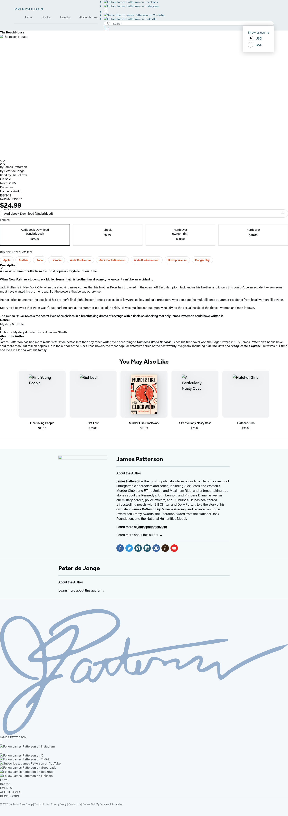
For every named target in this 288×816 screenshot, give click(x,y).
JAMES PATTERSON (28, 8)
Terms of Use (41, 804)
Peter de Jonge (79, 568)
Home (28, 17)
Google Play (202, 260)
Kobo (39, 260)
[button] (144, 162)
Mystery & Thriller (12, 324)
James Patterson (139, 459)
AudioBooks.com (80, 260)
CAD (259, 44)
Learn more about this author (137, 534)
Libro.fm (57, 260)
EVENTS (6, 787)
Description (8, 265)
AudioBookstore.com (146, 260)
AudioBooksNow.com (112, 260)
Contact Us (74, 804)
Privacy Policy (58, 804)
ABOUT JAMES (10, 792)
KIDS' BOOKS (9, 796)
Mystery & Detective (27, 332)
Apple (6, 260)
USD (259, 38)
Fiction (4, 332)
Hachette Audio (10, 191)
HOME (4, 779)
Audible (23, 260)
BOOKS (5, 783)
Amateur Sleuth (56, 332)
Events (65, 17)
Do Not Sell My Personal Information (103, 804)
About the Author (12, 336)
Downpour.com (177, 260)
